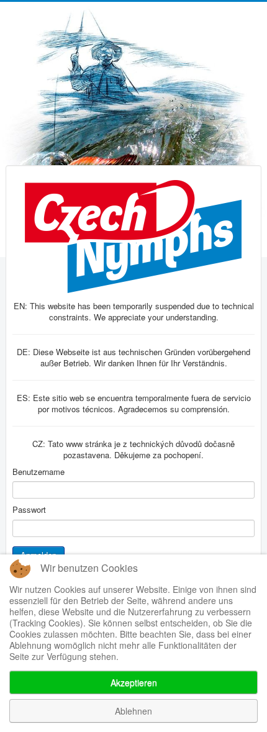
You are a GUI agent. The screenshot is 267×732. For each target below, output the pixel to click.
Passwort (29, 509)
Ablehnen (133, 711)
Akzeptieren (134, 682)
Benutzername (38, 471)
